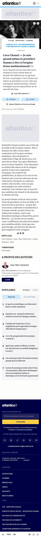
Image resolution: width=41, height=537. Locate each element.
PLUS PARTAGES (30, 297)
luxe (12, 242)
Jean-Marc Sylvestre (21, 93)
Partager (12, 99)
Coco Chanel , (8, 239)
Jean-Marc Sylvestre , (23, 239)
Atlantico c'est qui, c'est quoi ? (13, 458)
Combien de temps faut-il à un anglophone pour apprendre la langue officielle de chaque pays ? (21, 326)
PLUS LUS (11, 297)
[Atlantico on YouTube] (36, 440)
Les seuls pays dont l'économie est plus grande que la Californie (22, 359)
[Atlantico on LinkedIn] (23, 440)
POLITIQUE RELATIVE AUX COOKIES (14, 524)
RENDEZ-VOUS (7, 482)
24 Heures (26, 290)
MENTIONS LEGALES (14, 507)
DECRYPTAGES (7, 474)
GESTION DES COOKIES (31, 511)
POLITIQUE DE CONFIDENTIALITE (13, 516)
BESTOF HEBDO (7, 496)
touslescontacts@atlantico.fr (20, 446)
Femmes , (6, 242)
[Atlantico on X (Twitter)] (11, 440)
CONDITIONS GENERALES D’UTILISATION (16, 529)
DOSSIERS (5, 478)
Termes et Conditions (24, 429)
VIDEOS (4, 487)
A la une (11, 40)
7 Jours (35, 290)
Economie (29, 40)
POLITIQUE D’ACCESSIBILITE (12, 520)
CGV (3, 507)
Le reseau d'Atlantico (10, 460)
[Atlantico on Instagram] (29, 440)
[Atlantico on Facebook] (17, 440)
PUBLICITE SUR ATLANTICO (11, 511)
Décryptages (20, 40)
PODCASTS (6, 491)
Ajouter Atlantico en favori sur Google (22, 104)
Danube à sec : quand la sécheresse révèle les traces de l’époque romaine (21, 315)
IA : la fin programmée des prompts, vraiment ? (20, 337)
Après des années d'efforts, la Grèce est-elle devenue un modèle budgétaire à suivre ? (22, 348)
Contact (27, 460)
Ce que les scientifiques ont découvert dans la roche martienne (20, 305)
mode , (35, 239)
